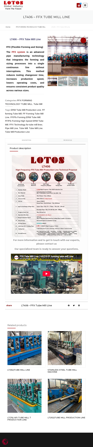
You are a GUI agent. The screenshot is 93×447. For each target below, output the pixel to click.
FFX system (18, 52)
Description (26, 140)
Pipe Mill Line (11, 128)
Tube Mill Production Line (17, 132)
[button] (83, 40)
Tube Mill (38, 104)
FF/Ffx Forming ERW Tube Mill (25, 117)
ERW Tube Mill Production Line (26, 110)
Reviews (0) (68, 140)
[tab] (26, 140)
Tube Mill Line (36, 128)
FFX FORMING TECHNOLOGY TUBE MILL (30, 27)
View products (66, 398)
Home (8, 27)
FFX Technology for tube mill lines (25, 124)
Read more (26, 350)
